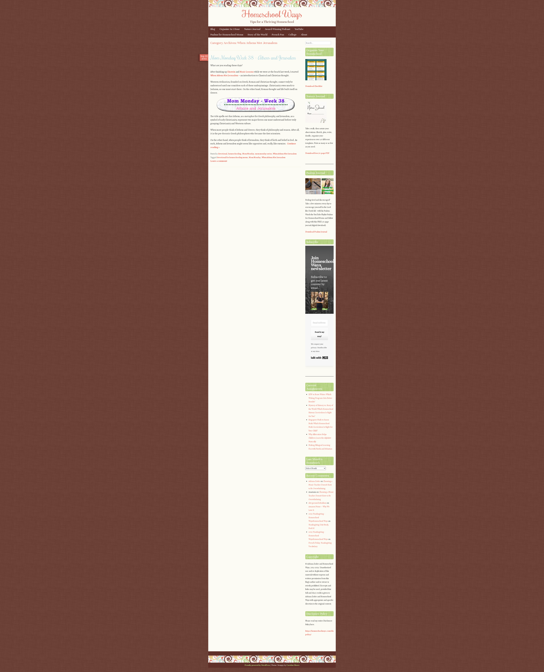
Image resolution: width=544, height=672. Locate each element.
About (304, 34)
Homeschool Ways (272, 14)
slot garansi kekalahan (317, 503)
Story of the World (257, 34)
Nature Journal (252, 29)
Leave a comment (218, 161)
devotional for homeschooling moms (232, 157)
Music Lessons (247, 71)
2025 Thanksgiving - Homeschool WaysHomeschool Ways (318, 517)
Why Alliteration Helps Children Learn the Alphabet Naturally (320, 438)
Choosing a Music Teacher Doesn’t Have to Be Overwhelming (320, 485)
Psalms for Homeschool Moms (226, 34)
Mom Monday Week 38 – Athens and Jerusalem (253, 57)
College (292, 34)
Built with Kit (319, 357)
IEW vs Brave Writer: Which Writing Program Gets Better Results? (320, 398)
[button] (319, 301)
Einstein (231, 71)
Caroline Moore (293, 665)
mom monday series (263, 153)
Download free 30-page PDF (317, 153)
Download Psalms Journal (316, 231)
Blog (212, 29)
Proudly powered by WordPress (257, 665)
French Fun (278, 34)
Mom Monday (248, 153)
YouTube (299, 29)
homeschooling (234, 153)
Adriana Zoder (314, 481)
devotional (222, 153)
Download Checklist (313, 86)
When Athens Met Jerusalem (224, 75)
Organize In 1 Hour (229, 29)
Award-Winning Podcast (277, 29)
